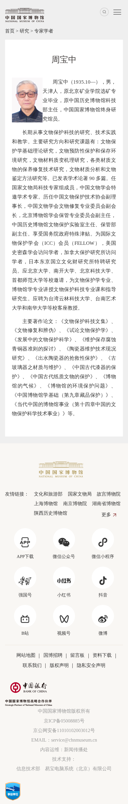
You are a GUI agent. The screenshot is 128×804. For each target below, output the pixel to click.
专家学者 (43, 30)
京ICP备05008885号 (64, 720)
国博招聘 (53, 655)
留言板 (77, 655)
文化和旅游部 (48, 493)
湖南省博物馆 (106, 503)
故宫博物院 (109, 493)
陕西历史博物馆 (50, 513)
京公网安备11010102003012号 (64, 730)
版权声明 (59, 665)
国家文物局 (79, 493)
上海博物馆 (46, 503)
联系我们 (32, 665)
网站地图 (25, 655)
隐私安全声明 (91, 665)
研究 (24, 30)
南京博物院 (75, 503)
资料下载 (102, 655)
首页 (10, 30)
